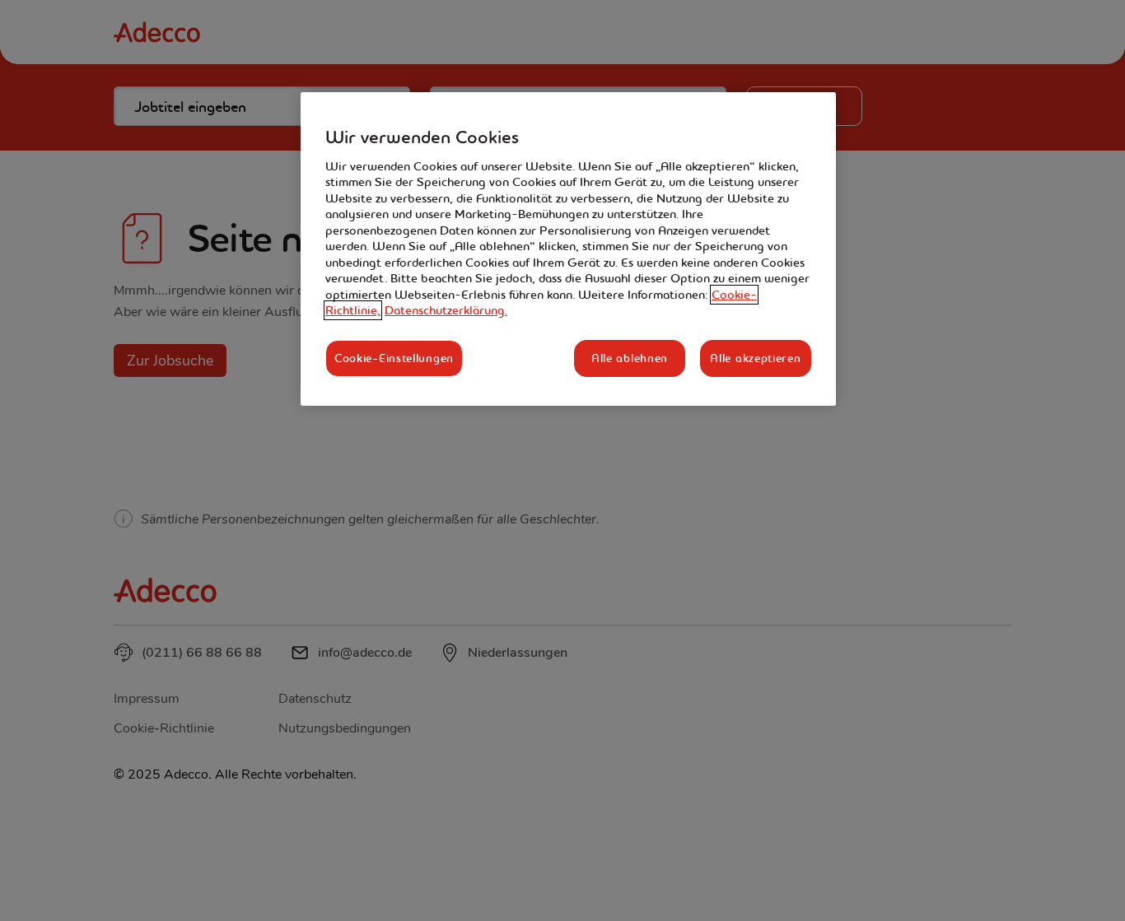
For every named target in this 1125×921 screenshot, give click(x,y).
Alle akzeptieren (755, 358)
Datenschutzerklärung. (446, 310)
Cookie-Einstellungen (394, 358)
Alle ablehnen (629, 358)
